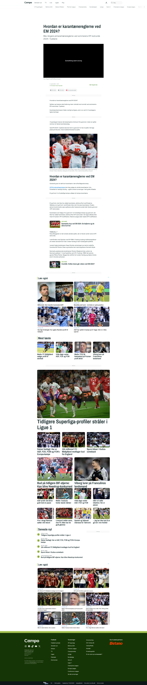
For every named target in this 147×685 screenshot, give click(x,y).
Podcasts (53, 657)
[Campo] (28, 3)
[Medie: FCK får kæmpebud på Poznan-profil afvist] (82, 347)
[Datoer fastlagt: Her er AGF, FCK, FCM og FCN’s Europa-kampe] (48, 439)
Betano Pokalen (60, 7)
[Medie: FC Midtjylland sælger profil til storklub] (45, 347)
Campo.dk (26, 650)
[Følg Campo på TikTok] (32, 646)
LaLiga (101, 7)
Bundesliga (71, 657)
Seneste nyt (38, 3)
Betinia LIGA (49, 7)
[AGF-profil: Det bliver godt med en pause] (45, 493)
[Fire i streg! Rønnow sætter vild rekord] (45, 513)
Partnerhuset (33, 662)
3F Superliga (71, 643)
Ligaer (57, 3)
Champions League (119, 7)
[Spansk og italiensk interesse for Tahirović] (82, 513)
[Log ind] (106, 2)
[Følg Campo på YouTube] (36, 646)
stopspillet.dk (79, 683)
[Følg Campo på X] (39, 646)
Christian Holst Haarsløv (56, 85)
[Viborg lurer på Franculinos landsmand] (101, 347)
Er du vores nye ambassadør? (94, 654)
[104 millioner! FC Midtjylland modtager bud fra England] (73, 439)
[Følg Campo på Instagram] (25, 646)
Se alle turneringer (73, 674)
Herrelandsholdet (72, 90)
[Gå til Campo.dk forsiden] (31, 642)
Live (51, 3)
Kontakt (88, 648)
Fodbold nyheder (55, 643)
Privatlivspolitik (90, 651)
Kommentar (54, 660)
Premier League (71, 7)
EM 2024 (54, 90)
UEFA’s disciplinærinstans (57, 187)
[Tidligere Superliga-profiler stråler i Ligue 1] (73, 394)
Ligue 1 (70, 663)
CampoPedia (89, 645)
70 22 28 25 (71, 683)
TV (46, 3)
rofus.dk (93, 683)
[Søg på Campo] (111, 2)
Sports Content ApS (28, 651)
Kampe (53, 648)
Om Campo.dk (90, 643)
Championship (83, 7)
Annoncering (89, 640)
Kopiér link (94, 84)
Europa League (131, 7)
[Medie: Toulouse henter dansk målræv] (64, 493)
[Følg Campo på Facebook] (29, 646)
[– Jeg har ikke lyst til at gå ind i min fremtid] (101, 513)
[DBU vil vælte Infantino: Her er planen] (101, 493)
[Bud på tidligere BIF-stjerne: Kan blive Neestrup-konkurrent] (55, 469)
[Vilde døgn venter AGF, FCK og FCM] (64, 347)
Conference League (73, 671)
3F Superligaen (38, 7)
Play (63, 3)
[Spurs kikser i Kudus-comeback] (98, 439)
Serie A (108, 7)
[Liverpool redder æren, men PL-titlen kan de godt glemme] (64, 513)
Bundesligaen (93, 7)
